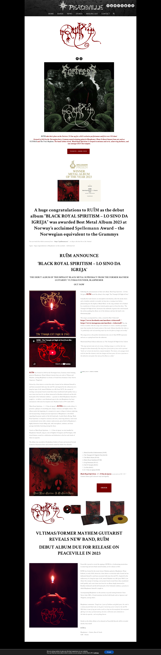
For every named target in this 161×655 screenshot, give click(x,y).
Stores (79, 14)
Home (51, 14)
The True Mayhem (47, 141)
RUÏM (43, 136)
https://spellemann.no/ (61, 241)
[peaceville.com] (80, 5)
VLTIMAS (33, 141)
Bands (60, 14)
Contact (106, 14)
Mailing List (92, 14)
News (69, 14)
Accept (109, 652)
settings (96, 653)
